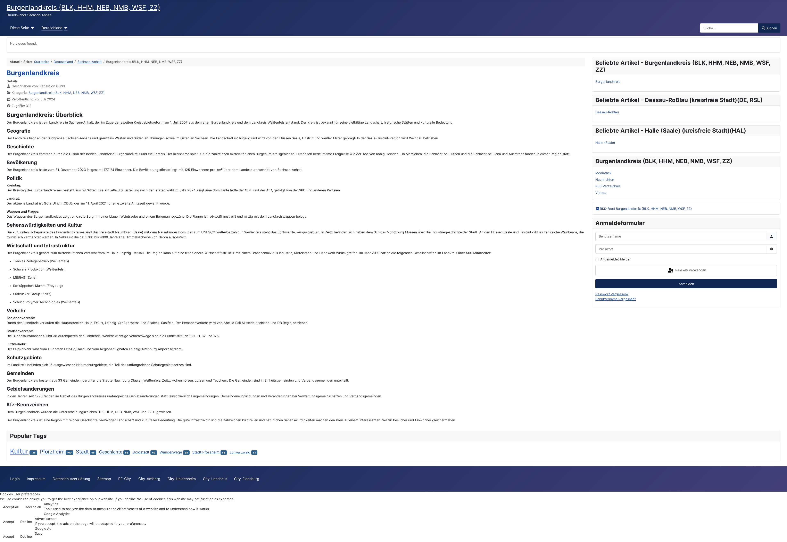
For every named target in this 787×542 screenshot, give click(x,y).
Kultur (19, 451)
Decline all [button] (33, 507)
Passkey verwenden (690, 270)
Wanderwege (171, 452)
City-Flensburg (246, 479)
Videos (600, 193)
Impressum (36, 479)
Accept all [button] (11, 507)
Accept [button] (8, 522)
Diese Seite (19, 28)
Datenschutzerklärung (71, 479)
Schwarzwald (240, 452)
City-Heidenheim (181, 479)
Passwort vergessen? (611, 294)
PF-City (124, 479)
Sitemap (104, 479)
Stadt (82, 452)
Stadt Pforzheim (205, 452)
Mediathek (603, 173)
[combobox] (729, 28)
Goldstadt (140, 452)
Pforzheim (52, 451)
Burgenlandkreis (33, 73)
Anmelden (686, 284)
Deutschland (52, 28)
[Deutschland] (65, 28)
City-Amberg (149, 479)
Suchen (771, 28)
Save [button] (38, 533)
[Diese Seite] (31, 28)
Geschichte (110, 452)
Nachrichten (604, 179)
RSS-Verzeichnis (607, 186)
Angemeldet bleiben (615, 259)
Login (15, 479)
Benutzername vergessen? (615, 299)
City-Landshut (215, 479)
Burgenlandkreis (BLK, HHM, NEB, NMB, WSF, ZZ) (66, 93)
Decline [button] (26, 522)
